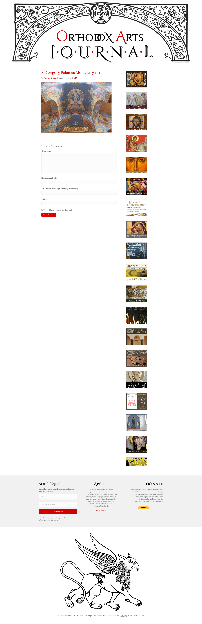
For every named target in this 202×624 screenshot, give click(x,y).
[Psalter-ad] (136, 401)
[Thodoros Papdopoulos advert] (136, 186)
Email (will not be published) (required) (59, 188)
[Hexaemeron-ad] (136, 272)
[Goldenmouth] (136, 461)
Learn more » (101, 510)
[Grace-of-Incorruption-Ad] (136, 207)
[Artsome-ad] (136, 444)
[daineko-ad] (136, 100)
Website (45, 199)
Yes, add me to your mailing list (57, 209)
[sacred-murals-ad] (136, 422)
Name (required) (49, 178)
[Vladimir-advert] (136, 121)
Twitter (116, 615)
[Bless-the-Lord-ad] (136, 315)
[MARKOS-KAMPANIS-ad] (136, 293)
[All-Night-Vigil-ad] (136, 250)
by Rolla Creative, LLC (133, 615)
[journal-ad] (136, 379)
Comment (46, 151)
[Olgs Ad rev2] (136, 78)
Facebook (107, 615)
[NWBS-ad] (136, 358)
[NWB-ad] (136, 336)
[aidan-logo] (136, 164)
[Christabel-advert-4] (136, 229)
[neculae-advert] (136, 143)
